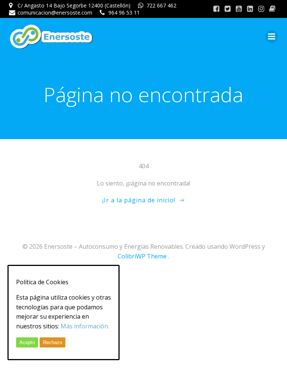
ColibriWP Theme (142, 256)
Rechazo (52, 342)
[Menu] (271, 36)
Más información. (85, 326)
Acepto (27, 342)
